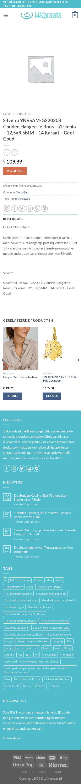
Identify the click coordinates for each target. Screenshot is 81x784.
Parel (7, 679)
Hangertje (57, 641)
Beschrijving (13, 218)
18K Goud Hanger (20, 580)
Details (12, 396)
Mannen (9, 654)
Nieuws (41, 772)
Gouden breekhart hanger (51, 593)
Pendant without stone (27, 679)
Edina (49, 580)
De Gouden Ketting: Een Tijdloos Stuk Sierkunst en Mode (41, 497)
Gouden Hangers (14, 607)
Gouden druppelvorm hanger (21, 600)
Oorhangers (49, 654)
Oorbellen (23, 114)
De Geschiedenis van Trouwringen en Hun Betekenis (43, 549)
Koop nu (15, 171)
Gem (30, 586)
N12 (20, 654)
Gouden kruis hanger (16, 627)
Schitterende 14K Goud (57, 679)
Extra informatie (16, 227)
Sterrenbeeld (12, 686)
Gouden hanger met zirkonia (58, 600)
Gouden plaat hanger (59, 634)
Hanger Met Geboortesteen (20, 377)
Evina (59, 580)
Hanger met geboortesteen (32, 641)
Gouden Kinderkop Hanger (20, 621)
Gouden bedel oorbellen (18, 593)
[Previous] (3, 368)
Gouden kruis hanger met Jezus (51, 627)
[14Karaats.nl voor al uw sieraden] (40, 15)
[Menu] (5, 15)
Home (7, 114)
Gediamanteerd (13, 586)
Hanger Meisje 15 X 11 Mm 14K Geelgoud (59, 378)
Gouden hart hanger (40, 607)
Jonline (47, 648)
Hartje (8, 648)
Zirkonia (54, 686)
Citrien (38, 580)
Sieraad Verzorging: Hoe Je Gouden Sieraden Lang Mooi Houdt (45, 532)
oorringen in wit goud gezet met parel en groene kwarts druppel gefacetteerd (36, 670)
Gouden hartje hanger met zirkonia (24, 614)
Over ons (26, 772)
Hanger (14, 199)
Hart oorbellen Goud (27, 648)
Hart (69, 641)
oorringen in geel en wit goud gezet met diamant (31, 661)
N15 (28, 654)
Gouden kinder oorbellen (54, 621)
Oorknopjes (67, 654)
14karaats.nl (12, 431)
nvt (36, 654)
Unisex (27, 686)
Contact (55, 772)
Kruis (58, 648)
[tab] (40, 219)
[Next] (78, 368)
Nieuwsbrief (12, 738)
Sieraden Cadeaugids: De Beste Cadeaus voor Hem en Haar (42, 515)
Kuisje (67, 648)
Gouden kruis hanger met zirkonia (24, 634)
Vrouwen (24, 199)
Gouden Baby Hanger (49, 586)
